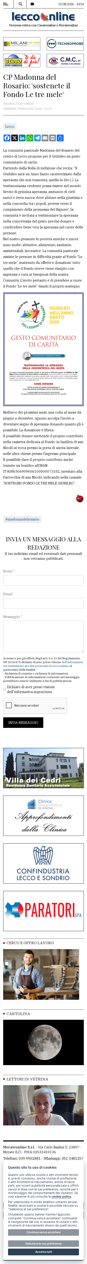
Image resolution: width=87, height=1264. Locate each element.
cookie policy (61, 1196)
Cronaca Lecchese (18, 103)
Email (7, 594)
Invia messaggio (23, 722)
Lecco (9, 126)
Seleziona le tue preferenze (44, 1243)
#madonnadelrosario (22, 519)
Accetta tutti (43, 1251)
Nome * (9, 571)
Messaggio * (12, 617)
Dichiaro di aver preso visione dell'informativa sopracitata (31, 689)
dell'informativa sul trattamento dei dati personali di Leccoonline (43, 664)
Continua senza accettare (44, 1232)
